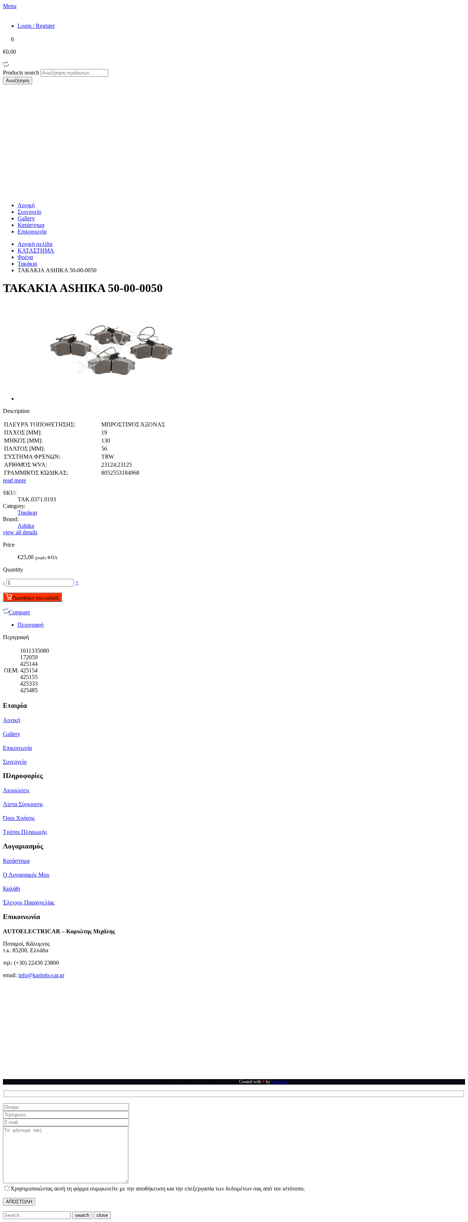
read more (14, 480)
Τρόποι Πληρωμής (25, 832)
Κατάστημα (31, 225)
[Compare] (6, 65)
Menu (9, 6)
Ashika (26, 526)
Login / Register (36, 26)
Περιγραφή (31, 625)
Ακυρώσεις (16, 790)
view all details (20, 532)
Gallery (26, 218)
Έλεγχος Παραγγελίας (28, 902)
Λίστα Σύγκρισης (23, 804)
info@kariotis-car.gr (41, 975)
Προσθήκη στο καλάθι (35, 598)
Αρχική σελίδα (35, 244)
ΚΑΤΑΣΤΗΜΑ (36, 250)
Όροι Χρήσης (19, 818)
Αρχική (26, 205)
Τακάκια (27, 264)
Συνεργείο (29, 212)
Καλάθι (11, 888)
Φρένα (25, 257)
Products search (22, 72)
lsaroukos (279, 1081)
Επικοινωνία (32, 231)
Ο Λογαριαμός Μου (26, 875)
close (102, 1215)
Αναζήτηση (17, 80)
